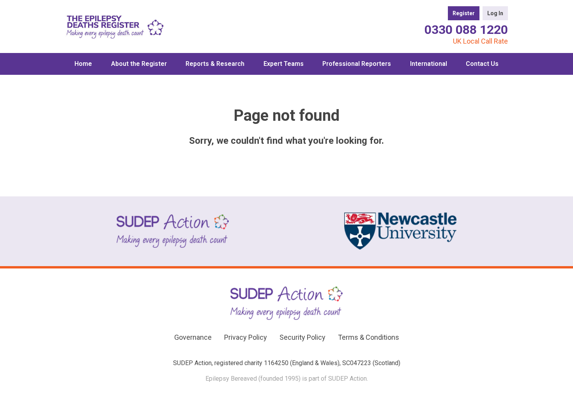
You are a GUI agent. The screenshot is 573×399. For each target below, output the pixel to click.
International (428, 63)
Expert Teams (284, 63)
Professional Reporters (356, 63)
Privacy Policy (245, 337)
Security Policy (302, 337)
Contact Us (482, 63)
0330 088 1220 (466, 29)
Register (464, 13)
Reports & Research (215, 63)
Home (83, 63)
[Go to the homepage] (115, 26)
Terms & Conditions (368, 337)
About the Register (139, 63)
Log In (495, 13)
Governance (193, 337)
